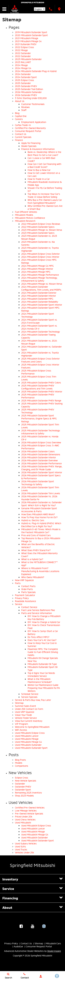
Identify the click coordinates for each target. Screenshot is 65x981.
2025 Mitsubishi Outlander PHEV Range (41, 400)
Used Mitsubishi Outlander (28, 744)
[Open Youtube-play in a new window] (32, 926)
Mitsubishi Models (24, 214)
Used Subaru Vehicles (26, 843)
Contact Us (20, 133)
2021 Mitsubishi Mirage (26, 38)
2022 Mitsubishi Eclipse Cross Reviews (40, 223)
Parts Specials (28, 591)
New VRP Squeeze (24, 580)
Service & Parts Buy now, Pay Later (33, 699)
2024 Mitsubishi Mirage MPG (35, 271)
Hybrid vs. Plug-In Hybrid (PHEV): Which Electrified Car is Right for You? (41, 525)
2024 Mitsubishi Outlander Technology (40, 331)
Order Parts (27, 588)
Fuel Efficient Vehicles (26, 211)
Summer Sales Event (25, 705)
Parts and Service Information (36, 612)
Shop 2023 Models (24, 795)
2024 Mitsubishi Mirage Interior (37, 268)
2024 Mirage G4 (23, 68)
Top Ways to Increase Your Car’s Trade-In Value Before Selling (44, 195)
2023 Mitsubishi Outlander (28, 59)
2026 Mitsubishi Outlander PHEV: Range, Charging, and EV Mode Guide (41, 468)
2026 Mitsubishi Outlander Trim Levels (40, 493)
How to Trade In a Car (39, 178)
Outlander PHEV (23, 786)
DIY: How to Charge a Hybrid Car (44, 621)
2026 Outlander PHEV (26, 94)
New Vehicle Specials (25, 780)
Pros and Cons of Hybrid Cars (36, 535)
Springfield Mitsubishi (32, 2)
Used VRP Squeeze (24, 711)
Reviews (25, 106)
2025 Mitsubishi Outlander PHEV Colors (41, 382)
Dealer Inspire (54, 950)
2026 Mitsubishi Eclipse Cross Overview (41, 442)
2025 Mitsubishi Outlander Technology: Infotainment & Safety (40, 432)
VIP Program (21, 723)
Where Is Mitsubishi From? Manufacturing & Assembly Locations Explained (40, 571)
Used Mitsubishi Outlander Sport (31, 747)
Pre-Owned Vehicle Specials (29, 813)
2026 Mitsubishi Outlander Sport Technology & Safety (37, 483)
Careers (19, 118)
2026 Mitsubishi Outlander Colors (38, 451)
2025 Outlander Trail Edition (29, 88)
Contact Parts (28, 586)
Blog (17, 112)
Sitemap (19, 702)
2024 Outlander (23, 73)
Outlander (20, 783)
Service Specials (29, 696)
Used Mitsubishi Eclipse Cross (30, 732)
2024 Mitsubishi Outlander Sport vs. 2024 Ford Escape (39, 321)
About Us (19, 100)
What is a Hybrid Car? (32, 559)
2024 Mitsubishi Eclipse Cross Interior (40, 256)
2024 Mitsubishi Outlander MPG (37, 298)
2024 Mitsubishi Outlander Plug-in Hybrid (35, 70)
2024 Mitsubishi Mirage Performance (40, 274)
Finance (19, 139)
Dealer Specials (28, 145)
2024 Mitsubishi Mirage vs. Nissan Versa (41, 283)
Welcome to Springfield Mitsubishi (32, 726)
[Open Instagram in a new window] (44, 926)
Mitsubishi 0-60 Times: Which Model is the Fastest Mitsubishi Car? (40, 531)
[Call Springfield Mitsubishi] (51, 9)
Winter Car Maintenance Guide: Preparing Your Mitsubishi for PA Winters (44, 687)
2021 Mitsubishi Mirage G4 (28, 41)
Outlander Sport (23, 789)
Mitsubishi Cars (53, 943)
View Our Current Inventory (28, 720)
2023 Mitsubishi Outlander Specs (37, 232)
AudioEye (18, 946)
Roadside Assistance (25, 600)
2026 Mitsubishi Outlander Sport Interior (41, 472)
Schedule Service (29, 693)
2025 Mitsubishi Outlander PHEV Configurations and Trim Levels (37, 387)
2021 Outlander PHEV (25, 44)
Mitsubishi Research (25, 220)
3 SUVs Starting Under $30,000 (31, 97)
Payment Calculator (25, 594)
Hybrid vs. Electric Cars (32, 520)
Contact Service (29, 606)
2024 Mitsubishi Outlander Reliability (39, 301)
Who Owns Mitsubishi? (32, 577)
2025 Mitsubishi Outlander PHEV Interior (41, 391)
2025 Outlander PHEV (26, 85)
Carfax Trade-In (23, 124)
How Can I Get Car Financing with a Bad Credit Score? (44, 165)
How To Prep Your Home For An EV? (39, 517)
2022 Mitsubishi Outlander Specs (37, 226)
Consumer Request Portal (28, 130)
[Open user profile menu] (40, 976)
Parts (18, 583)
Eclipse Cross (21, 777)
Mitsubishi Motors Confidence (30, 217)
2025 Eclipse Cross (24, 79)
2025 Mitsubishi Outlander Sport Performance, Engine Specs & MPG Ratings (39, 418)
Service (18, 603)
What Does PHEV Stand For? (36, 550)
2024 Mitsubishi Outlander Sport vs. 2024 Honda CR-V (39, 327)
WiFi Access (21, 729)
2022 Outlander (23, 53)
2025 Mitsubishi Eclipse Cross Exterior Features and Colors (40, 360)
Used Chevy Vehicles (25, 819)
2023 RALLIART (23, 62)
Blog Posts (20, 759)
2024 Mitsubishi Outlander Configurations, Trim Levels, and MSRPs (41, 288)
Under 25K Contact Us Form (29, 708)
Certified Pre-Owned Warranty (30, 127)
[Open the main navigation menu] (4, 9)
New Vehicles (20, 772)
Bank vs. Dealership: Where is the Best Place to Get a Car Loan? (44, 153)
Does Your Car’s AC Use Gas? (42, 639)
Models (18, 762)
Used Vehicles (21, 802)
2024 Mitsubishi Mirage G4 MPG (37, 265)
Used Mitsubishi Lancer (26, 735)
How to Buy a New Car (39, 169)
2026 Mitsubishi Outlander (28, 91)
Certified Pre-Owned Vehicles (29, 807)
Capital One (21, 115)
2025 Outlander (23, 82)
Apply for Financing (30, 142)
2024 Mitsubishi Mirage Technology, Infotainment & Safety (39, 279)
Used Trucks (21, 849)
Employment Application (33, 121)
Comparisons (21, 765)
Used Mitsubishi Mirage (26, 738)
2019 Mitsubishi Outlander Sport (31, 32)
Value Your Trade (23, 714)
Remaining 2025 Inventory (28, 792)
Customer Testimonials (32, 103)
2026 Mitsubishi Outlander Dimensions (40, 454)
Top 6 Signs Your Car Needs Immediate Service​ (41, 674)
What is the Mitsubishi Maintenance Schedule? (40, 680)
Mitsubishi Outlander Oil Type (42, 663)
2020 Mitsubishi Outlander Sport (31, 35)
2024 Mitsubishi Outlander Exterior (38, 292)
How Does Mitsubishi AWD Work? (38, 514)
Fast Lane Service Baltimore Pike (38, 609)
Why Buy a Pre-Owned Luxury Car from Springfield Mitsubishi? (45, 201)
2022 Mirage (21, 50)
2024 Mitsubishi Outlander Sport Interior (41, 304)
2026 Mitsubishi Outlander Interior (38, 457)
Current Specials (23, 136)
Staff (23, 109)
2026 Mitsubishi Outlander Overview (39, 460)
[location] (59, 9)
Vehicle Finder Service (26, 717)
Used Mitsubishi (23, 822)
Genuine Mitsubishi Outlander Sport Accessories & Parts (39, 510)
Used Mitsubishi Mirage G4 (28, 741)
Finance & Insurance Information (38, 148)
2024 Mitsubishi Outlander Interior (38, 295)
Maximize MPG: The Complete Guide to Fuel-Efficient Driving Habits (43, 651)
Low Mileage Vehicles (26, 810)
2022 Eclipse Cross (24, 47)
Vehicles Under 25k (24, 852)
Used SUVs (20, 846)
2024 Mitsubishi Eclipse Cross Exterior (40, 253)
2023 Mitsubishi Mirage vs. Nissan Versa (41, 229)
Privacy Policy (22, 597)
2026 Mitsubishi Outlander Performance (41, 463)
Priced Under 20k (23, 816)
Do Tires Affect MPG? (38, 636)
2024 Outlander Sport (26, 76)
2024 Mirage (21, 65)
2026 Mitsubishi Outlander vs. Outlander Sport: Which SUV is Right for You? (41, 504)
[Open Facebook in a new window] (21, 926)
